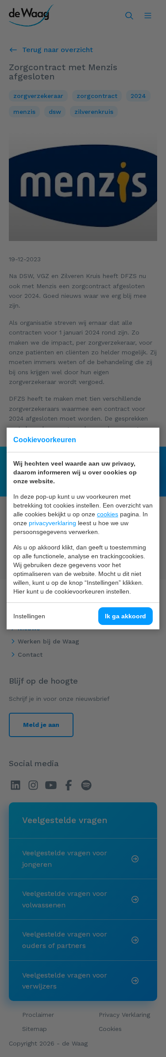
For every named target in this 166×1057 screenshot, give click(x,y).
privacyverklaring (52, 523)
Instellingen (29, 616)
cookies (107, 514)
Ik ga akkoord (125, 616)
